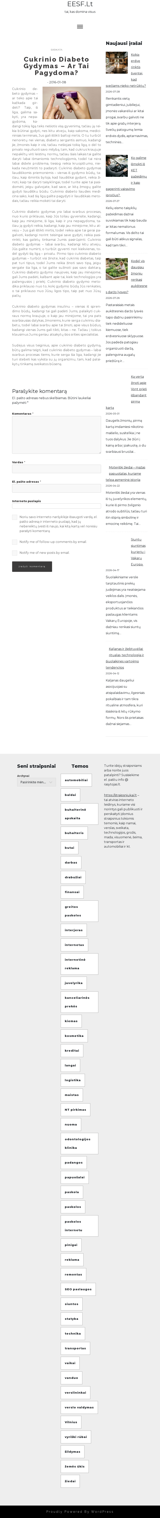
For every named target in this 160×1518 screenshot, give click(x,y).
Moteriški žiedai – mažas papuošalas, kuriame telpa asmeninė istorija (125, 474)
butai (69, 848)
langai (70, 1065)
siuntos (71, 1304)
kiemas (71, 1021)
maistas (72, 1095)
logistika (73, 1080)
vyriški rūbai (76, 1437)
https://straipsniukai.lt (120, 795)
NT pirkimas (75, 1109)
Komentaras (22, 413)
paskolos (73, 1207)
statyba (71, 1319)
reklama (72, 1260)
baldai (70, 795)
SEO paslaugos (78, 1289)
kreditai (72, 1050)
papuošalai (75, 1177)
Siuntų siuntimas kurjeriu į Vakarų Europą (138, 552)
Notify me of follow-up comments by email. (53, 542)
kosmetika (74, 1036)
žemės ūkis (75, 1466)
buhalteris (74, 833)
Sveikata (56, 49)
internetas (74, 945)
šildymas (72, 1451)
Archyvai (23, 776)
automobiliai (76, 780)
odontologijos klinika (78, 1143)
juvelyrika (74, 983)
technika (73, 1333)
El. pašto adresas (26, 481)
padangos (74, 1162)
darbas (71, 862)
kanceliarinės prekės (77, 1002)
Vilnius (71, 1422)
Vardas (18, 462)
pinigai (71, 1245)
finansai (72, 892)
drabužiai (73, 877)
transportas (75, 1348)
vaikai (70, 1363)
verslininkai (75, 1392)
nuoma (71, 1124)
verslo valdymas (79, 1407)
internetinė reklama (75, 964)
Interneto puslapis (26, 501)
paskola (72, 1192)
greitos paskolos (73, 911)
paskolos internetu (73, 1226)
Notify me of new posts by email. (45, 553)
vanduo (71, 1378)
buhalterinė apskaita (75, 814)
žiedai (70, 1481)
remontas (73, 1274)
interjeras (74, 930)
